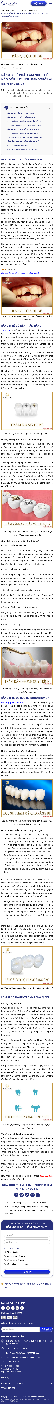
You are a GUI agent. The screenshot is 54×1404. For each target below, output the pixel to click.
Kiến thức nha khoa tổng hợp (23, 10)
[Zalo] (38, 1195)
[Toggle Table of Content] (47, 108)
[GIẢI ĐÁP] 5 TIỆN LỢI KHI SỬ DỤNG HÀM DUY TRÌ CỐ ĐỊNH (27, 1285)
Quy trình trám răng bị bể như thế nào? (26, 125)
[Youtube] (21, 1195)
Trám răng (6, 330)
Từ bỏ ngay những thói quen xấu (24, 149)
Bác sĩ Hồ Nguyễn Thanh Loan (31, 64)
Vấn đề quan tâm (11, 1248)
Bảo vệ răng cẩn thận (20, 145)
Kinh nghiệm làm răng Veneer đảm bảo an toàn (20, 273)
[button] (50, 3)
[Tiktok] (27, 1195)
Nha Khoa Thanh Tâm (22, 1397)
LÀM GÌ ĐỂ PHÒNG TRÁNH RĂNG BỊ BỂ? (23, 141)
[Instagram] (32, 1195)
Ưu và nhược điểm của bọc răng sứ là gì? (27, 137)
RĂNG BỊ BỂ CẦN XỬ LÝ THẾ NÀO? (21, 113)
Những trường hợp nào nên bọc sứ (25, 133)
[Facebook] (16, 1195)
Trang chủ (5, 10)
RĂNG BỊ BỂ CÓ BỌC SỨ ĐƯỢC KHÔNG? (23, 129)
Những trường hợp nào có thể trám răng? (27, 121)
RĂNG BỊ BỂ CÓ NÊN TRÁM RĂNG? (21, 117)
